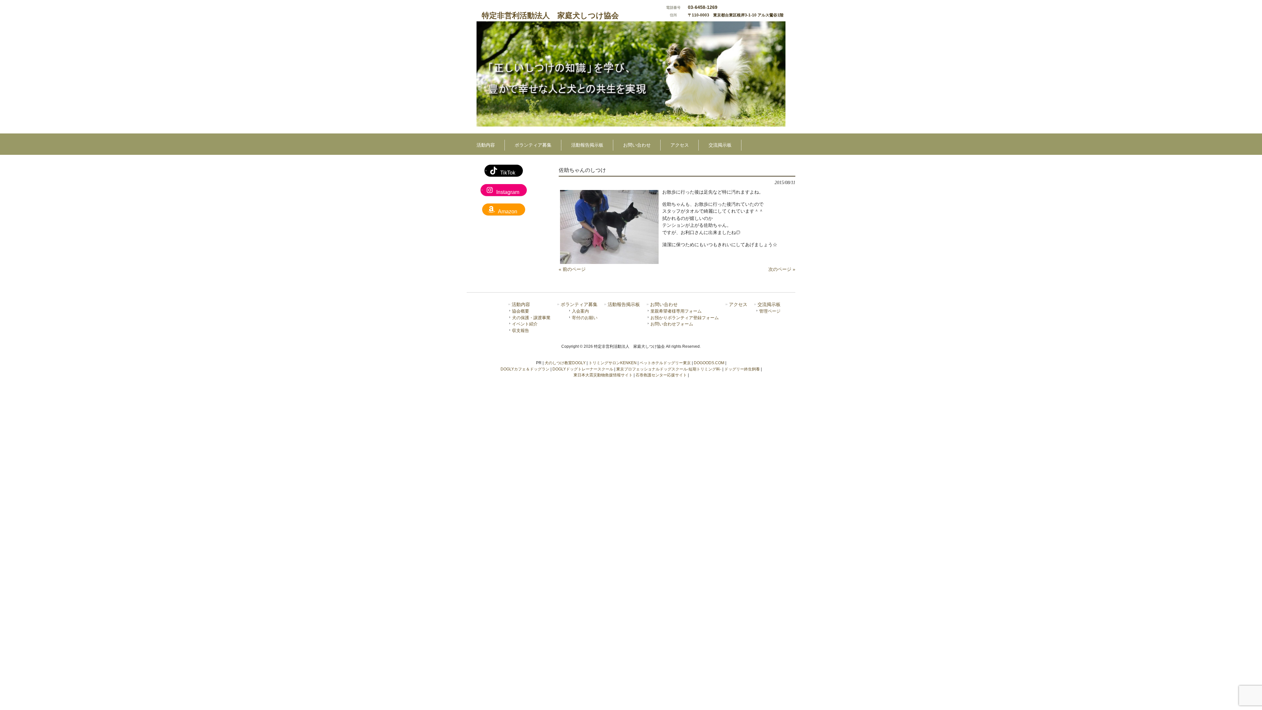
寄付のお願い (584, 317)
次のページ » (781, 269)
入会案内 (580, 311)
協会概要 (520, 311)
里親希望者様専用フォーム (676, 311)
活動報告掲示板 (624, 304)
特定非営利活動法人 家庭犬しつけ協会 (550, 15)
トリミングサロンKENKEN (613, 363)
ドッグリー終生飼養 (742, 369)
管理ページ (770, 311)
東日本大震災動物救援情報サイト (603, 375)
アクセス (738, 304)
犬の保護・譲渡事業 (531, 317)
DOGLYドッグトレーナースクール (582, 369)
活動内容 (521, 304)
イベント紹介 (525, 323)
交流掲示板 (769, 304)
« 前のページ (572, 269)
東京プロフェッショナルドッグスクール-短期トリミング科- (668, 369)
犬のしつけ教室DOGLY (565, 363)
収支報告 (520, 330)
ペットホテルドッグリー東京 (665, 363)
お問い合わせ (664, 304)
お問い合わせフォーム (671, 323)
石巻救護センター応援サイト (661, 375)
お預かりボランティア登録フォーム (684, 317)
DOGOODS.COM (709, 363)
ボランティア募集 (579, 304)
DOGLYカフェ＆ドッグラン (525, 369)
